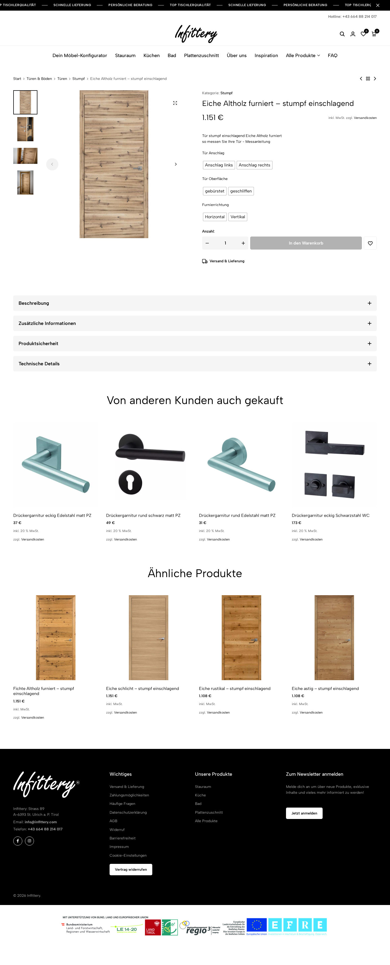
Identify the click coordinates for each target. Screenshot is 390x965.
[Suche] (342, 34)
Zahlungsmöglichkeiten (129, 795)
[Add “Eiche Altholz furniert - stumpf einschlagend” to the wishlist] (370, 243)
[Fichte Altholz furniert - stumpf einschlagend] (375, 79)
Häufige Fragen (122, 803)
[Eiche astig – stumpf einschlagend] (334, 637)
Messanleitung (257, 141)
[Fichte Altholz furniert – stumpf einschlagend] (55, 637)
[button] (363, 34)
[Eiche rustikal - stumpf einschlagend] (361, 79)
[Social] (17, 841)
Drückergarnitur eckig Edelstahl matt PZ (52, 515)
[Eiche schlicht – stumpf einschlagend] (148, 637)
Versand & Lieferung (227, 261)
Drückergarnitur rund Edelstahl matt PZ (237, 515)
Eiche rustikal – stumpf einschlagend (235, 688)
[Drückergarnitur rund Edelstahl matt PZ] (241, 464)
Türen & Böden (39, 79)
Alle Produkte (300, 55)
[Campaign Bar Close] (380, 5)
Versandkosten (365, 118)
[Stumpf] (368, 79)
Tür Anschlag (213, 153)
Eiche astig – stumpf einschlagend (325, 688)
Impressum (119, 846)
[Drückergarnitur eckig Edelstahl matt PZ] (55, 464)
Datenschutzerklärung (128, 812)
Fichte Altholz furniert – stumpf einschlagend (43, 691)
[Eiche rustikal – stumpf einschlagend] (241, 637)
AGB (113, 821)
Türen (62, 79)
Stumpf (78, 79)
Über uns (237, 55)
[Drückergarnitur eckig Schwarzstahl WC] (334, 464)
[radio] (219, 165)
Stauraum (125, 55)
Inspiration (266, 55)
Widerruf (117, 829)
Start (17, 79)
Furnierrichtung (215, 205)
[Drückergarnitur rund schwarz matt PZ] (148, 464)
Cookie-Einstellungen (128, 855)
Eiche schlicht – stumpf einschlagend (142, 688)
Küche (200, 795)
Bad (172, 55)
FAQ (332, 55)
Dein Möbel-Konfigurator (80, 55)
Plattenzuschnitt (201, 55)
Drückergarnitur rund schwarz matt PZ (143, 515)
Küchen (152, 55)
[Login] (353, 34)
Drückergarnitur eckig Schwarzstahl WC (331, 515)
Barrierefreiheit (123, 838)
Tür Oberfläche (215, 179)
